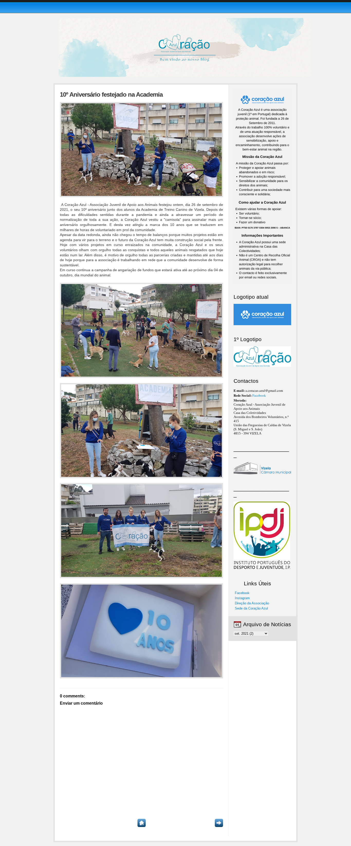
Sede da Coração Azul (251, 608)
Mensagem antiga (219, 823)
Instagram (242, 598)
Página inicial (141, 823)
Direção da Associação (252, 603)
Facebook (259, 395)
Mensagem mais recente (64, 823)
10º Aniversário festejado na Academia (111, 94)
